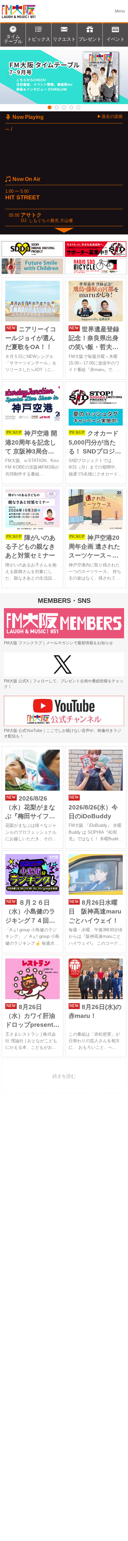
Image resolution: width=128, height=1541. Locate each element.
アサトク (31, 215)
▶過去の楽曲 (110, 116)
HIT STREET (22, 197)
